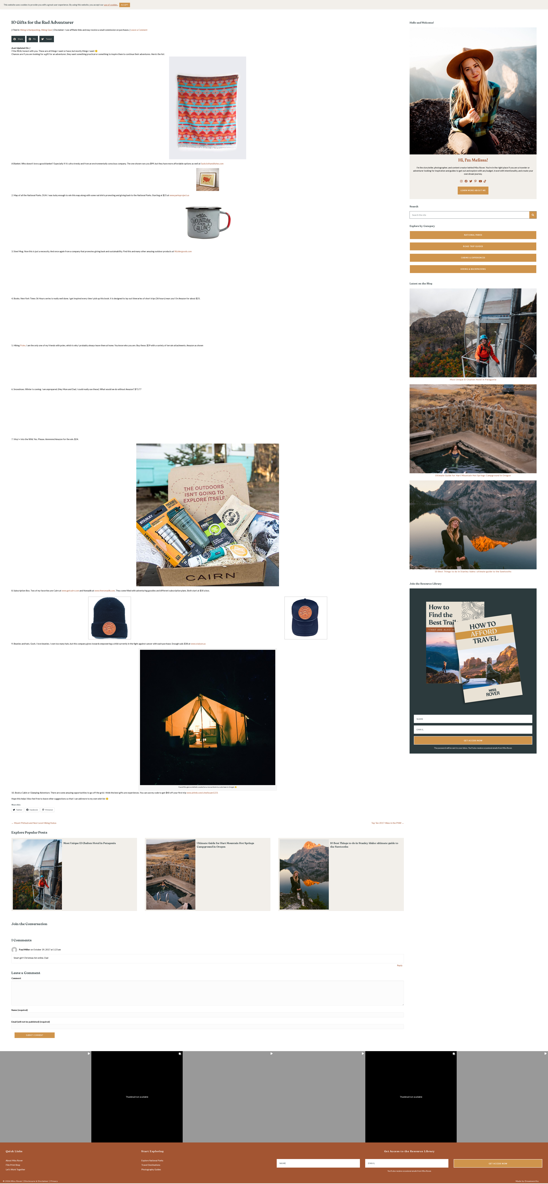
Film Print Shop (13, 1165)
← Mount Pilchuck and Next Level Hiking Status (33, 823)
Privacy (54, 1181)
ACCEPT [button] (124, 5)
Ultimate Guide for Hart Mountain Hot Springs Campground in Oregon (225, 844)
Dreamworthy (532, 1181)
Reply (399, 965)
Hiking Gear (46, 30)
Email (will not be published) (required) (30, 1021)
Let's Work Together (15, 1169)
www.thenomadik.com (104, 590)
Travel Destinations (150, 1165)
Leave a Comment (139, 30)
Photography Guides (151, 1169)
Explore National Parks (152, 1160)
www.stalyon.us (198, 643)
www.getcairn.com (70, 590)
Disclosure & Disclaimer (36, 1181)
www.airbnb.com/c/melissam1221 (202, 792)
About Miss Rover (14, 1160)
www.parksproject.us (179, 195)
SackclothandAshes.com (212, 163)
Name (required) (19, 1010)
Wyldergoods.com (183, 251)
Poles (23, 345)
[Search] (532, 215)
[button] (461, 181)
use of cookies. (111, 5)
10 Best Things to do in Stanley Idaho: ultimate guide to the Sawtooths (473, 571)
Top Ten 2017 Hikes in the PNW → (387, 823)
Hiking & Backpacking (30, 30)
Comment (16, 978)
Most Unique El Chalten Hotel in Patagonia (89, 843)
